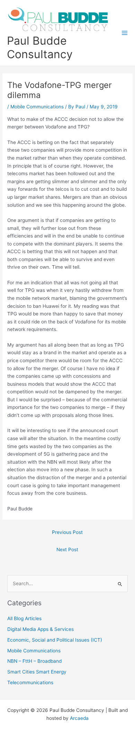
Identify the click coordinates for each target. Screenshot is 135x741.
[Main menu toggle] (125, 33)
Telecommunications (30, 682)
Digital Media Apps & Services (40, 629)
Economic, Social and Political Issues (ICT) (54, 640)
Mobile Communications (37, 106)
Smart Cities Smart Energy (36, 672)
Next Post (67, 549)
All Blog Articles (24, 618)
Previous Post (67, 532)
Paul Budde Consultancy (40, 47)
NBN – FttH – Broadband (34, 661)
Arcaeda (79, 718)
